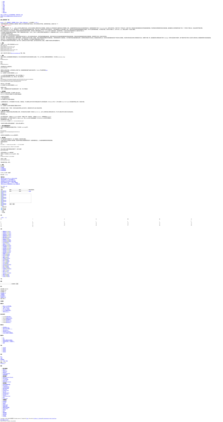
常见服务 (5, 250)
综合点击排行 (2, 314)
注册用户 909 (3, 297)
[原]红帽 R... (9, 316)
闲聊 (4, 274)
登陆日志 (5, 372)
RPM (4, 238)
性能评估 (5, 234)
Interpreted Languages (7, 381)
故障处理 (5, 235)
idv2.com (4, 391)
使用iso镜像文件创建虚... (8, 340)
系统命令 (5, 232)
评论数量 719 (3, 293)
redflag (4, 186)
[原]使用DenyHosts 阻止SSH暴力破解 (8, 181)
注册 (1, 358)
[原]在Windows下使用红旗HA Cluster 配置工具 (10, 183)
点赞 (4, 342)
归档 (1, 345)
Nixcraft (4, 395)
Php (3, 266)
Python (4, 267)
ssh (6, 186)
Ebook (4, 275)
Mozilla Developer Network (8, 377)
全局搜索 (1, 301)
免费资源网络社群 (6, 384)
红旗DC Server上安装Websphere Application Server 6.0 (11, 16)
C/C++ (4, 261)
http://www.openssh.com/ (15, 53)
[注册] (30, 191)
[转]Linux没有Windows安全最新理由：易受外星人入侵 (11, 14)
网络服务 (9, 22)
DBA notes (5, 389)
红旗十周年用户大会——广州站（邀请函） (9, 182)
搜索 (1, 281)
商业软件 (5, 252)
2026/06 (4, 349)
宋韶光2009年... (9, 318)
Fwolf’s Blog (5, 398)
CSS (3, 262)
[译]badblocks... (6, 330)
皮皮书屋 (5, 414)
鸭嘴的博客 (5, 406)
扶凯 (4, 411)
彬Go (4, 397)
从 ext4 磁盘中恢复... (7, 310)
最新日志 (1, 303)
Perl (3, 265)
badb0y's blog (5, 404)
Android (4, 258)
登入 (1, 356)
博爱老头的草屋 (6, 407)
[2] (7, 174)
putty (46, 70)
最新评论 (1, 335)
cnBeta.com (5, 371)
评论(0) (17, 22)
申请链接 (2, 359)
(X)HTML (5, 268)
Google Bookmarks (6, 373)
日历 (1, 215)
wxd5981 (4, 416)
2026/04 (4, 351)
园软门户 (5, 369)
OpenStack (5, 241)
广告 (1, 278)
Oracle (4, 254)
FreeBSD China (6, 390)
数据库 (4, 253)
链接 (1, 365)
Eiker (27, 418)
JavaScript (5, 264)
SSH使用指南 (3, 170)
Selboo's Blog (5, 408)
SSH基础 (2, 167)
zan (3, 337)
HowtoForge (5, 385)
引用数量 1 (2, 294)
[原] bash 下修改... (6, 308)
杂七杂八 (5, 272)
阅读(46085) (25, 22)
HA (3, 242)
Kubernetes (5, 240)
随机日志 (1, 324)
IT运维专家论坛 (6, 386)
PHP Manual (5, 378)
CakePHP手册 (5, 379)
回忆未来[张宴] (6, 388)
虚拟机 (4, 244)
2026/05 (4, 350)
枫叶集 (4, 409)
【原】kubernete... (6, 307)
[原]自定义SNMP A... (7, 331)
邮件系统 (5, 245)
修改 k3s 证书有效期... (7, 306)
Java (3, 263)
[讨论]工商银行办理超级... (8, 332)
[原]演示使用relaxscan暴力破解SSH (8, 179)
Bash (4, 260)
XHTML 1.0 (2, 363)
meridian (4, 415)
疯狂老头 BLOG (6, 392)
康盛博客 (5, 412)
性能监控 (5, 249)
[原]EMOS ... (8, 322)
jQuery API (5, 380)
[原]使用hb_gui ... (6, 327)
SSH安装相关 (3, 168)
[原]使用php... (9, 319)
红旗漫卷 (5, 401)
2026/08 (4, 347)
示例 (4, 270)
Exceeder (4, 402)
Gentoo (4, 276)
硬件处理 (5, 237)
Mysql (4, 255)
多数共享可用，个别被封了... (9, 341)
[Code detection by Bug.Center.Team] (49, 418)
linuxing (1, 22)
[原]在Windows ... (6, 311)
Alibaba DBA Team (6, 396)
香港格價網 (5, 374)
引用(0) (21, 22)
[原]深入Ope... (9, 320)
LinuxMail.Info (5, 393)
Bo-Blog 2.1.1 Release (38, 418)
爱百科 (4, 403)
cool (3, 338)
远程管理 (13, 22)
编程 (4, 257)
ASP (3, 259)
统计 (1, 286)
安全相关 (5, 248)
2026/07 (4, 348)
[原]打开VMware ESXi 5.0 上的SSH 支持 (9, 178)
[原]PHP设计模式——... (7, 328)
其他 (4, 271)
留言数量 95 (2, 295)
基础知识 (5, 231)
